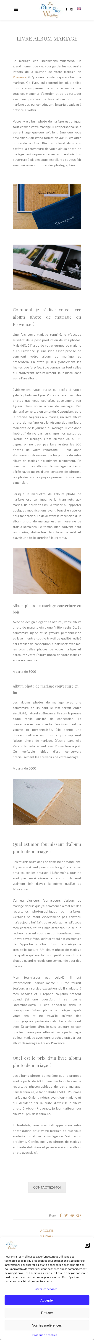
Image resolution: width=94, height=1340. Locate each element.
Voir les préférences (47, 1325)
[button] (87, 1245)
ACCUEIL (47, 1231)
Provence (19, 77)
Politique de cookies (44, 1335)
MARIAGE (47, 1236)
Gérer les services (46, 1289)
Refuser (47, 1313)
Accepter (47, 1300)
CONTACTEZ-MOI (47, 1187)
